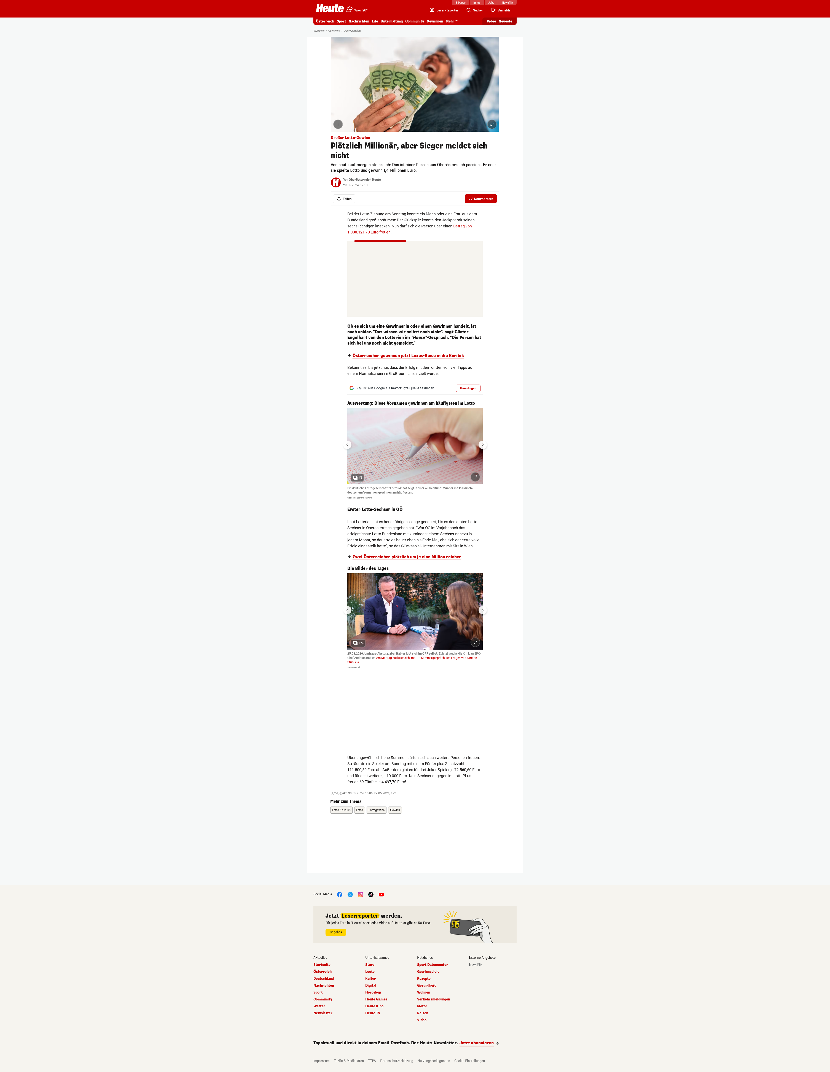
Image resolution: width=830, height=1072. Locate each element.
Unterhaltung (392, 21)
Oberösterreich (352, 30)
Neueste (505, 21)
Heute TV (372, 1013)
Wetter (319, 1006)
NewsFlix (475, 965)
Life (375, 21)
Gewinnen (435, 21)
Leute (370, 972)
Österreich (325, 21)
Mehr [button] (450, 21)
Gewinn (395, 810)
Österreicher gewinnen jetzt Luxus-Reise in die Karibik (408, 356)
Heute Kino (374, 1006)
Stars (369, 965)
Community (414, 21)
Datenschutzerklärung (396, 1061)
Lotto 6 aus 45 (341, 810)
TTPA (372, 1061)
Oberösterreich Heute (365, 180)
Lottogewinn (377, 810)
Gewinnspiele (428, 972)
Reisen (422, 1013)
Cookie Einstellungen (469, 1061)
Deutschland (323, 978)
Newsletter (322, 1013)
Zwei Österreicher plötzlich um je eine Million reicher (407, 557)
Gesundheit (426, 985)
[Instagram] (360, 894)
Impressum (321, 1061)
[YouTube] (381, 894)
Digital (370, 985)
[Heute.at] (330, 8)
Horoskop (373, 992)
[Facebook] (339, 894)
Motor (422, 1006)
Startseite (318, 30)
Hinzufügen (468, 388)
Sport (341, 21)
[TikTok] (371, 894)
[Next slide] (483, 445)
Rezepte (424, 978)
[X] (350, 894)
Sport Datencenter (432, 965)
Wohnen (423, 992)
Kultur (370, 978)
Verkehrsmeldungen (433, 999)
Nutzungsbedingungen (434, 1061)
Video (491, 21)
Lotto (359, 810)
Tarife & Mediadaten (349, 1061)
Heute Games (376, 999)
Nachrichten (323, 985)
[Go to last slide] (347, 445)
